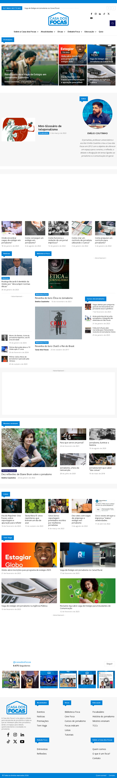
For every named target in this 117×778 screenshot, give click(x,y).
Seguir (109, 663)
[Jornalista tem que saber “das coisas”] (102, 459)
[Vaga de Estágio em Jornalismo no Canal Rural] (101, 54)
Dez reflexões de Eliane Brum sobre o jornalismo (27, 474)
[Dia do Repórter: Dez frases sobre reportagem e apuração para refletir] (73, 75)
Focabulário (43, 133)
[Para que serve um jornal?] (73, 434)
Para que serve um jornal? (72, 442)
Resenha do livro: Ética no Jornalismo (54, 298)
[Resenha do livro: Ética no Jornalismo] (58, 274)
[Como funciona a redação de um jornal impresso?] (58, 228)
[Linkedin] (100, 14)
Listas (64, 73)
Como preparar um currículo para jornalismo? (103, 240)
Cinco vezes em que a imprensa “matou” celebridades (105, 518)
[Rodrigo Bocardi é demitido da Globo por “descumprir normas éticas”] (17, 266)
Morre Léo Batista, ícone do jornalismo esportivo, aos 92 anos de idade (19, 337)
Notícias (5, 278)
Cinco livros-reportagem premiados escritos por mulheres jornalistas (57, 520)
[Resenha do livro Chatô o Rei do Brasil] (58, 323)
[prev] (109, 8)
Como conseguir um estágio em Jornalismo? (34, 240)
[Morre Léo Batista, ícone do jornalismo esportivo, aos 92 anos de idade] (5, 338)
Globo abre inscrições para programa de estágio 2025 (26, 570)
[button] (112, 23)
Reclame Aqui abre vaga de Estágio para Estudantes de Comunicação (85, 607)
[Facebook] (91, 14)
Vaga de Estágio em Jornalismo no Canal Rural (81, 570)
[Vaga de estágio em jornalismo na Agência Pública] (101, 75)
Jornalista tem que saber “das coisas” (100, 469)
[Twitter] (108, 14)
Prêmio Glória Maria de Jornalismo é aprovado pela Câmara (19, 359)
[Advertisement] (58, 198)
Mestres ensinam (9, 471)
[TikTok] (104, 14)
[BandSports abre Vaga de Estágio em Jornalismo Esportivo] (30, 64)
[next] (113, 8)
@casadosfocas (22, 662)
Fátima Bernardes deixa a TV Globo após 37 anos (19, 348)
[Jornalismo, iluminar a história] (102, 434)
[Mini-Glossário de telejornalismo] (18, 129)
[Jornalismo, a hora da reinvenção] (73, 459)
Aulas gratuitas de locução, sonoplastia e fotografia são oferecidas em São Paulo (103, 318)
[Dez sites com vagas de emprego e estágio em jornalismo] (82, 506)
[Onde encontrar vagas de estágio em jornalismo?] (12, 228)
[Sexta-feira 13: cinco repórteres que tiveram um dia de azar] (35, 506)
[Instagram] (96, 14)
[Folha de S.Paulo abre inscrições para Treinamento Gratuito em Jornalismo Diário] (88, 330)
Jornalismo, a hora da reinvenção (69, 469)
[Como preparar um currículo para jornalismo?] (105, 228)
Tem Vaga (9, 71)
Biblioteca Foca (42, 294)
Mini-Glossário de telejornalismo (50, 127)
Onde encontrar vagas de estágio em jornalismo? (11, 240)
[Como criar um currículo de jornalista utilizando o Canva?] (82, 228)
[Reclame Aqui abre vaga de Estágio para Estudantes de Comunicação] (87, 590)
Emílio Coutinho (97, 133)
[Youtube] (91, 18)
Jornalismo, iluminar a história (99, 443)
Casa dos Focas (42, 349)
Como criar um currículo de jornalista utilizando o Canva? (82, 240)
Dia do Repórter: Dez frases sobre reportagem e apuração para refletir (50, 8)
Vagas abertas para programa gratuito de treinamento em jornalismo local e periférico (103, 307)
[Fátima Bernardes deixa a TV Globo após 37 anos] (5, 349)
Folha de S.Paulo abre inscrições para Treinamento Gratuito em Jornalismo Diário (104, 330)
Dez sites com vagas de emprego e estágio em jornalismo (81, 519)
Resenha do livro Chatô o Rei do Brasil (54, 346)
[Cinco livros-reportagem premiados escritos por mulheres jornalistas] (58, 506)
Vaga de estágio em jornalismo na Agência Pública (24, 606)
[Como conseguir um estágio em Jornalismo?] (35, 228)
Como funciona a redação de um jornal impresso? (58, 240)
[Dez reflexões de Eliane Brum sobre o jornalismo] (29, 447)
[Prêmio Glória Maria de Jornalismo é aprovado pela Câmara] (5, 359)
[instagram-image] (11, 679)
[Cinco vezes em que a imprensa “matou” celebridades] (105, 506)
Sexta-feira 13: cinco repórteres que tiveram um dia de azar (34, 519)
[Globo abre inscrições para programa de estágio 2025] (73, 54)
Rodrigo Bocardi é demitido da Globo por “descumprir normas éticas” (16, 283)
